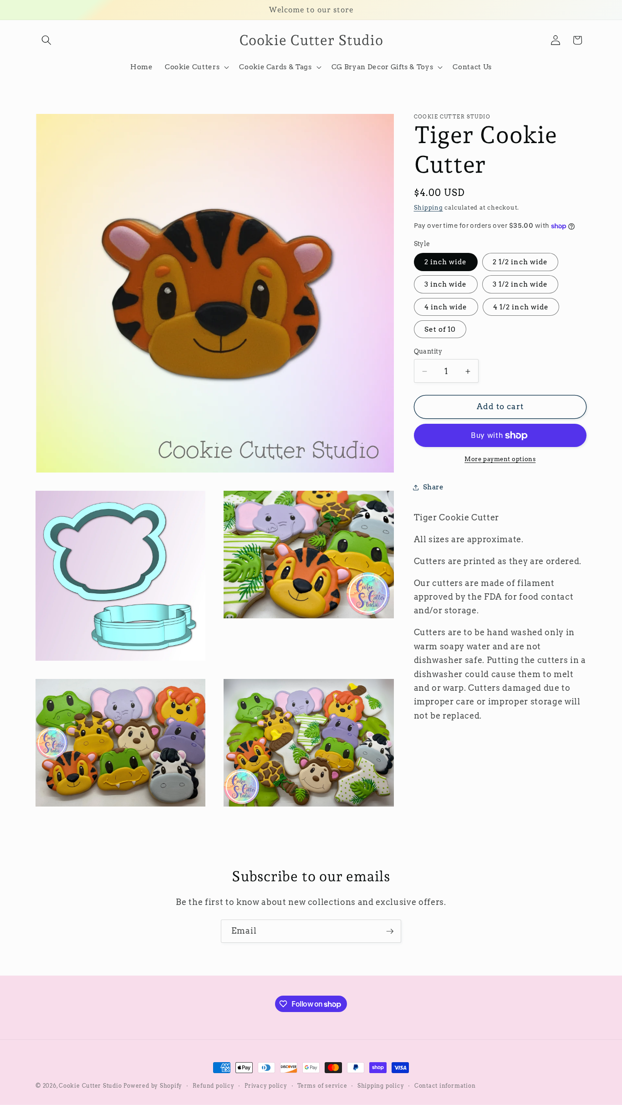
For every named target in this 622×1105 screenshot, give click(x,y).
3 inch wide (445, 284)
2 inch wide (445, 262)
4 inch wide (446, 307)
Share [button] (433, 487)
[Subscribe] (390, 931)
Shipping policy (380, 1085)
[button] (46, 40)
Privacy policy (266, 1085)
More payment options (499, 459)
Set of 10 (440, 329)
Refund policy (214, 1085)
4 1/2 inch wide (521, 307)
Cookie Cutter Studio (90, 1085)
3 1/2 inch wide (520, 284)
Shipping (428, 207)
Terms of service (322, 1085)
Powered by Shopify (152, 1085)
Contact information (445, 1085)
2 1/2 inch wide (520, 262)
